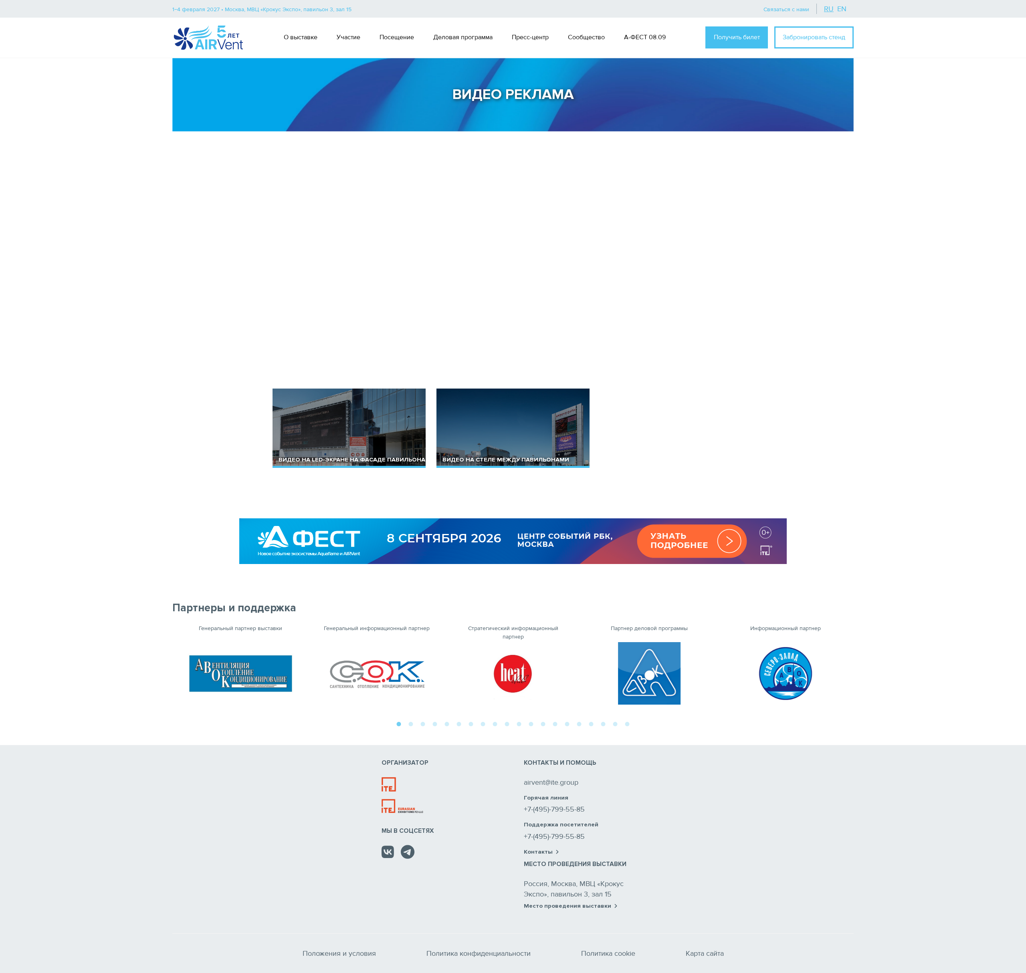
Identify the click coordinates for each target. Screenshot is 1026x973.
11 (519, 723)
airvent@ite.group (551, 782)
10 (507, 723)
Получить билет (737, 37)
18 (603, 723)
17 (591, 723)
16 (579, 723)
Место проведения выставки (567, 906)
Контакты (538, 852)
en (841, 8)
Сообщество (586, 37)
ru (829, 8)
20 (627, 723)
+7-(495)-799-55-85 (554, 809)
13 (543, 723)
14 (555, 723)
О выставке (300, 37)
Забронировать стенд (814, 37)
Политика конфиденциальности (478, 953)
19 (615, 723)
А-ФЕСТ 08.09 (645, 37)
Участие (348, 37)
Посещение (397, 37)
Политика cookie (608, 953)
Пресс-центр (530, 37)
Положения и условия (339, 953)
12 (531, 723)
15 (567, 723)
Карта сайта (705, 953)
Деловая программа (463, 37)
